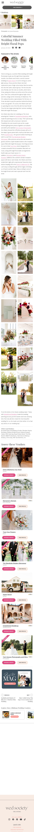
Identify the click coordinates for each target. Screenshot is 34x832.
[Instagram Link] (9, 819)
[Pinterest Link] (17, 819)
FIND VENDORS (17, 7)
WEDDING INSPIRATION (17, 829)
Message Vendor (8, 475)
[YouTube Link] (21, 819)
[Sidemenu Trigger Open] (2, 2)
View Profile (22, 475)
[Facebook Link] (13, 819)
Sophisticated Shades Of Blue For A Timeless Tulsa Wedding (8, 699)
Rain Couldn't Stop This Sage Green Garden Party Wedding (25, 699)
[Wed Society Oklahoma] (17, 3)
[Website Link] (17, 813)
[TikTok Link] (25, 819)
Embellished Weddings (10, 414)
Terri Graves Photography (13, 31)
